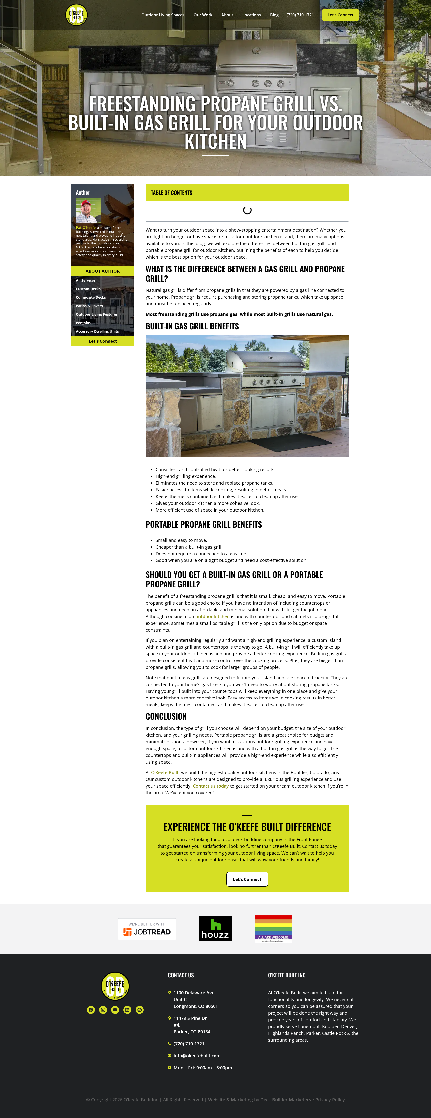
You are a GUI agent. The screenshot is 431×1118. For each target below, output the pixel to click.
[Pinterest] (140, 1010)
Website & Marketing (230, 1100)
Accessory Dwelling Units (97, 331)
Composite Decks (91, 297)
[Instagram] (103, 1010)
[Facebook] (91, 1010)
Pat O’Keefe (86, 227)
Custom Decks (88, 288)
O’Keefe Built (165, 772)
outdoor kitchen (212, 616)
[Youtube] (115, 1010)
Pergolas (83, 322)
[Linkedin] (127, 1010)
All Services (85, 280)
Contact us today (211, 786)
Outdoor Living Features (97, 314)
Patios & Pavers (89, 305)
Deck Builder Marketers (286, 1100)
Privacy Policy (329, 1100)
